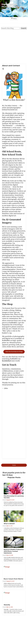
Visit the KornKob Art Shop (14, 351)
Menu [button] (15, 18)
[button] (3, 69)
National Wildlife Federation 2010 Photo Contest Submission (14, 551)
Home (14, 465)
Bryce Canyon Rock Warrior (13, 579)
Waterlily (7, 605)
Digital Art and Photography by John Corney (13, 6)
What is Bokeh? (9, 523)
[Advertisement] (14, 46)
